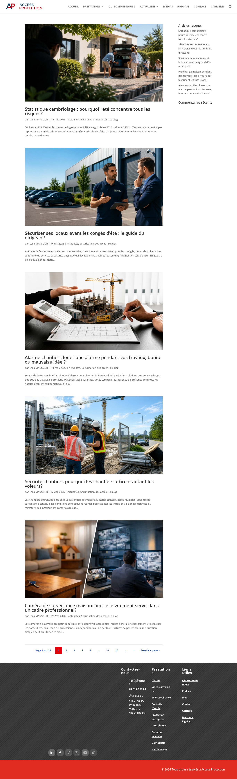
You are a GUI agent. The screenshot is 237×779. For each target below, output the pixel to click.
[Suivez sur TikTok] (93, 752)
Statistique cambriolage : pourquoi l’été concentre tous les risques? (87, 111)
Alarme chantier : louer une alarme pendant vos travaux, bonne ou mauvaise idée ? (93, 359)
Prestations (91, 6)
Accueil (73, 6)
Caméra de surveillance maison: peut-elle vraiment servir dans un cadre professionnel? (92, 607)
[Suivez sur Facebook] (60, 752)
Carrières (218, 6)
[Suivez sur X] (76, 752)
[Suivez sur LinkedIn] (51, 752)
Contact (200, 6)
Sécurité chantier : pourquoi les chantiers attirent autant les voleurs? (89, 483)
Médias (168, 6)
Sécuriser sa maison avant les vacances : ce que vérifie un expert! (194, 62)
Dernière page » (150, 650)
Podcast (183, 6)
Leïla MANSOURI (39, 119)
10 (107, 650)
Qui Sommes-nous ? (121, 6)
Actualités (147, 6)
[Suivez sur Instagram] (68, 752)
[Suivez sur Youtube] (85, 752)
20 (116, 650)
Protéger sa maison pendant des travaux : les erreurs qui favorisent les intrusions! (194, 76)
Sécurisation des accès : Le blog (99, 119)
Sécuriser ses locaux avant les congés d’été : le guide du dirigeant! (84, 235)
